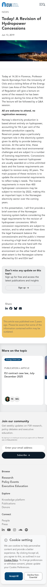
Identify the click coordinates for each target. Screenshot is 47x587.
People (6, 520)
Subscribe (22, 455)
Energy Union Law (13, 359)
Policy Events (10, 482)
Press (5, 524)
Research (7, 478)
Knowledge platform (13, 500)
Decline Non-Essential (33, 576)
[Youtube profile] (9, 530)
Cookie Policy (11, 560)
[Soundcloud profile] (20, 530)
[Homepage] (10, 4)
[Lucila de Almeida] (7, 399)
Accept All (13, 576)
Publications (8, 503)
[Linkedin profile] (3, 530)
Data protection (12, 440)
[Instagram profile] (14, 530)
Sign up (22, 288)
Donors (6, 507)
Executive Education (15, 486)
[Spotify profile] (26, 530)
